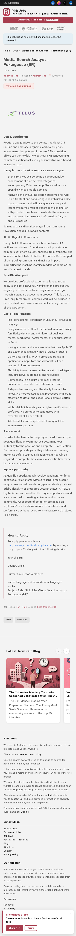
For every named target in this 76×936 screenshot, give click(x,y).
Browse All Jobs (12, 832)
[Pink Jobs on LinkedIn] (70, 3)
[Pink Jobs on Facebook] (53, 3)
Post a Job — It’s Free (16, 839)
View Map (22, 619)
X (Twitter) (9, 908)
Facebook (9, 904)
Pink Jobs (19, 11)
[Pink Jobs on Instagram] (59, 3)
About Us (9, 847)
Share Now (14, 928)
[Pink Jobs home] (6, 12)
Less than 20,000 (47, 607)
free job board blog (30, 754)
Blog (6, 843)
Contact (8, 850)
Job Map (8, 835)
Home (7, 50)
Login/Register (11, 3)
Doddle (25, 811)
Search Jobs (10, 828)
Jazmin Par (11, 75)
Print (8, 619)
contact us (16, 798)
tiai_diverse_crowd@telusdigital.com (30, 545)
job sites (53, 769)
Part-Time (21, 607)
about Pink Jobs (50, 795)
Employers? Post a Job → (37, 20)
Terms (30, 928)
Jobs (15, 50)
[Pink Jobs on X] (64, 3)
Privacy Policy (11, 854)
